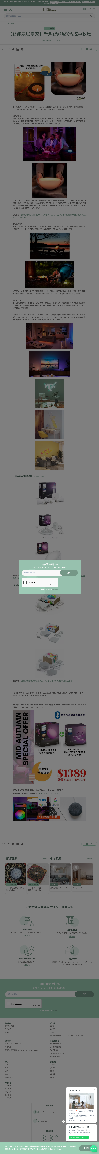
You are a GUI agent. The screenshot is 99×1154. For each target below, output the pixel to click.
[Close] (78, 562)
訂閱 (69, 573)
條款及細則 (55, 589)
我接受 (86, 1148)
